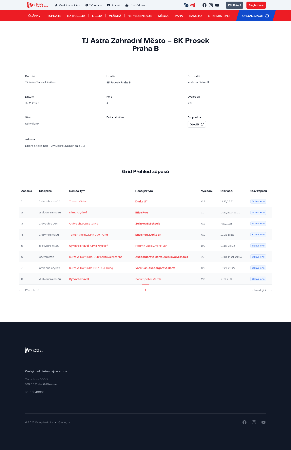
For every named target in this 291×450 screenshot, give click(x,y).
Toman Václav (78, 201)
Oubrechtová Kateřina (83, 223)
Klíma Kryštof (78, 212)
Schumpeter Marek (148, 279)
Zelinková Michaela (147, 223)
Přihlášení (234, 5)
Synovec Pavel (79, 245)
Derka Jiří (141, 201)
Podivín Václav (144, 245)
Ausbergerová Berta (148, 257)
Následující (259, 290)
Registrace (256, 5)
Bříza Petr (141, 212)
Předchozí (32, 290)
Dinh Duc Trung (98, 234)
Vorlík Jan (161, 245)
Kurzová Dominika (80, 257)
